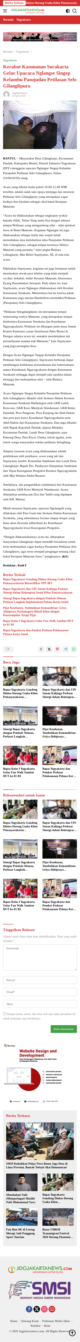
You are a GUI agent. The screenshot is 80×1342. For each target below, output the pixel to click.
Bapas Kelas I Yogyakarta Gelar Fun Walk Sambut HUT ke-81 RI (38, 622)
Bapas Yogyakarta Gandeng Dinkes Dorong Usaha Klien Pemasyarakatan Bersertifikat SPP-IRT (38, 581)
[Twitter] (36, 1309)
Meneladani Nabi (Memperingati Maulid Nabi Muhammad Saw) (20, 1198)
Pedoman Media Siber (56, 1321)
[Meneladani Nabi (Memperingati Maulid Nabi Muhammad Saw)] (22, 1182)
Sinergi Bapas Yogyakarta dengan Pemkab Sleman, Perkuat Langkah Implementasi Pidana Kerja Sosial (35, 600)
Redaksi (35, 1325)
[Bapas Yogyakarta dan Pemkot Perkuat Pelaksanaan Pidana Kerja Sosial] (59, 755)
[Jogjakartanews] (27, 10)
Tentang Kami (30, 1321)
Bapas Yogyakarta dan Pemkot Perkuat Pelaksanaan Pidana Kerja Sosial (36, 632)
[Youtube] (52, 1309)
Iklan (47, 1325)
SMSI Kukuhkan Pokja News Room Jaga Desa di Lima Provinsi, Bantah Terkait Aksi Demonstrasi (36, 1165)
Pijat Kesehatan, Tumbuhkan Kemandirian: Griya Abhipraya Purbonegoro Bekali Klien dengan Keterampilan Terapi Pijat (34, 611)
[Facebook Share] (41, 649)
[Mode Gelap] (67, 11)
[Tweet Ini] (49, 649)
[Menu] (6, 10)
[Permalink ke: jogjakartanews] (6, 94)
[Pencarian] (74, 11)
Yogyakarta (10, 60)
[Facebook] (29, 1309)
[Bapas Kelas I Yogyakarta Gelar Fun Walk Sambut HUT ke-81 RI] (20, 755)
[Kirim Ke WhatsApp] (74, 649)
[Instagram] (44, 1309)
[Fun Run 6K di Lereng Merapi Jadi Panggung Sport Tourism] (22, 1217)
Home (13, 1321)
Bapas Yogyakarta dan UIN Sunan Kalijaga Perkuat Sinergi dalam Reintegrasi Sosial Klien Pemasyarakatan (37, 590)
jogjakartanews (19, 93)
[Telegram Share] (66, 649)
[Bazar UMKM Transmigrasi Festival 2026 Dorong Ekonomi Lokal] (58, 1217)
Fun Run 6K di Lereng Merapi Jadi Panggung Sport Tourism (20, 1233)
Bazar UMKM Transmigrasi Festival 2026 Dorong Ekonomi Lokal (56, 1233)
